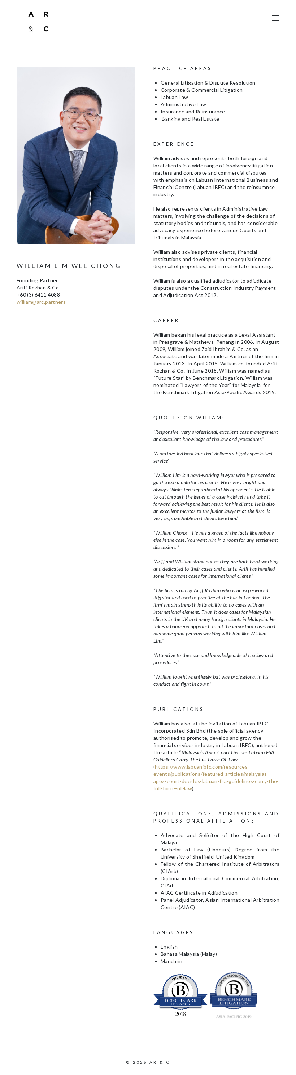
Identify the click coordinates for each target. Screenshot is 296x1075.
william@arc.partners (41, 302)
